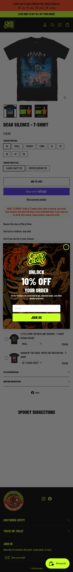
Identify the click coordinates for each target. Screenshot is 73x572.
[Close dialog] (66, 247)
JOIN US (36, 317)
